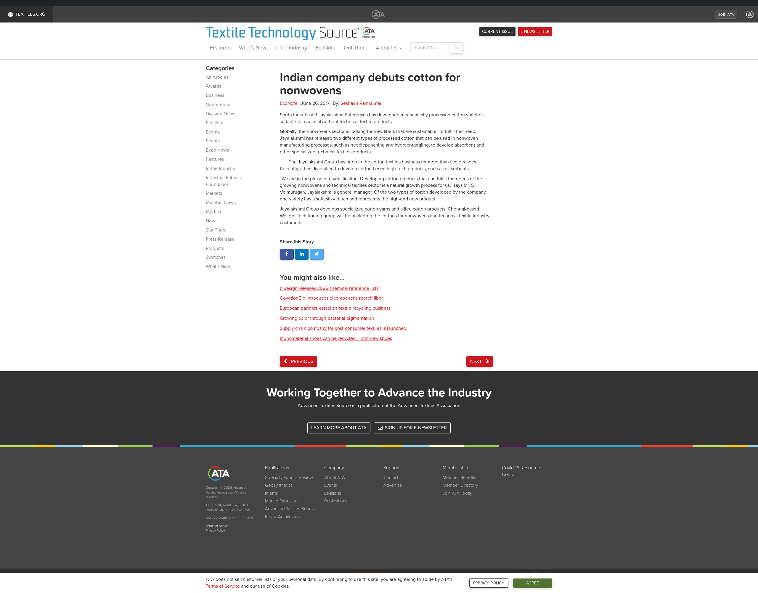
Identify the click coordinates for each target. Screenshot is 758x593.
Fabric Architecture (283, 516)
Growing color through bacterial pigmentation (327, 318)
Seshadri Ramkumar (361, 103)
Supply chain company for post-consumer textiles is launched (343, 328)
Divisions (332, 493)
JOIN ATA (726, 14)
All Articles (217, 77)
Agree (532, 583)
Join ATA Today (457, 493)
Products (215, 248)
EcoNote (325, 47)
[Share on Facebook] (287, 254)
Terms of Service (223, 586)
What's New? (219, 266)
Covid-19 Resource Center (521, 471)
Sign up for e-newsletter (415, 428)
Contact (390, 477)
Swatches (216, 257)
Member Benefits (459, 477)
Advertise (392, 485)
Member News (221, 202)
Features (215, 159)
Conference (218, 104)
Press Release (220, 239)
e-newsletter (535, 31)
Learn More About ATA (339, 428)
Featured (220, 47)
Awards (213, 86)
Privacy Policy (488, 583)
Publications (335, 501)
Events (213, 132)
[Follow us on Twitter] (317, 254)
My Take (214, 212)
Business (215, 95)
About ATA (334, 477)
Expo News (217, 150)
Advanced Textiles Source (290, 508)
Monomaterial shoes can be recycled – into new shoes (336, 338)
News (211, 221)
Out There (355, 47)
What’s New (252, 47)
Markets (214, 193)
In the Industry (290, 47)
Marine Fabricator (282, 501)
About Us (387, 47)
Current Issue (497, 31)
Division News (220, 114)
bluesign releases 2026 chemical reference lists (329, 288)
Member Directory (460, 485)
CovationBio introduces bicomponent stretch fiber (331, 298)
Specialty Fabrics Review (289, 477)
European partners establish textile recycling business (335, 308)
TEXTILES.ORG (30, 14)
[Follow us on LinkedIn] (302, 254)
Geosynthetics (279, 485)
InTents (271, 493)
